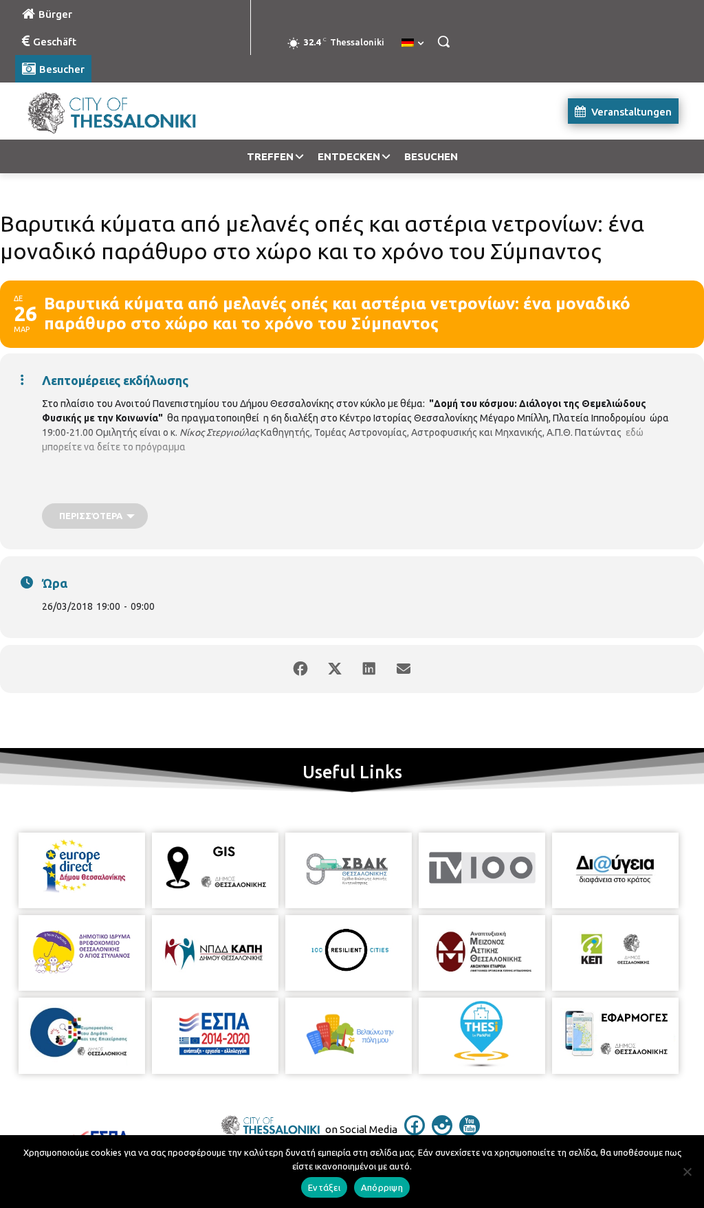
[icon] (414, 1131)
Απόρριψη (382, 1187)
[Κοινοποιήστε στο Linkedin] (369, 669)
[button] (443, 41)
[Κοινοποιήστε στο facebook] (300, 669)
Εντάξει (324, 1187)
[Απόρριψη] (687, 1171)
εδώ (635, 432)
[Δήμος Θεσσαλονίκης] (95, 111)
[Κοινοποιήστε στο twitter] (335, 669)
